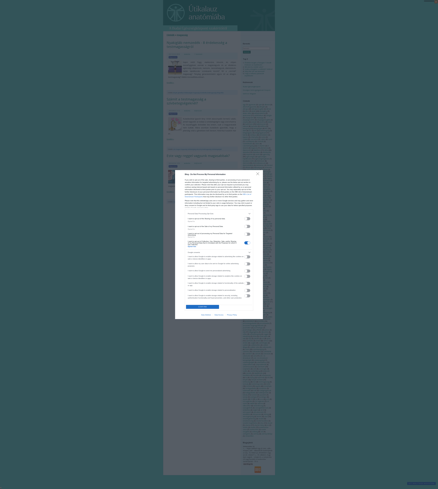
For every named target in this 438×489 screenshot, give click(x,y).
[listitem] (219, 213)
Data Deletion (206, 315)
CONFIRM (202, 307)
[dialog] (219, 244)
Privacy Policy (232, 315)
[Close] (258, 174)
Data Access (219, 315)
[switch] (247, 218)
